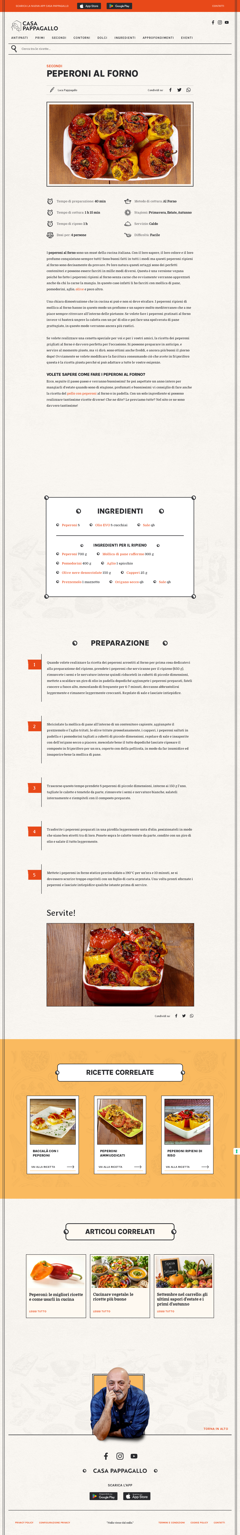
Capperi (133, 573)
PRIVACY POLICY (24, 1522)
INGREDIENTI (125, 38)
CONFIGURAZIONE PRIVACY (54, 1522)
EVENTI (187, 38)
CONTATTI (218, 6)
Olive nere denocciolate (82, 573)
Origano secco (127, 582)
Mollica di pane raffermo (123, 554)
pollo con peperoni (82, 393)
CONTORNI (81, 38)
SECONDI (59, 38)
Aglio (111, 563)
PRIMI (40, 38)
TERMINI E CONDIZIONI (171, 1522)
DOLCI (102, 38)
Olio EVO (102, 525)
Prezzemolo (72, 582)
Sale (146, 525)
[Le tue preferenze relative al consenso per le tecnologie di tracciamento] (236, 1151)
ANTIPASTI (19, 38)
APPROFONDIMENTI (158, 38)
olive (80, 289)
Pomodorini (72, 563)
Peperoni (69, 525)
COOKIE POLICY (199, 1522)
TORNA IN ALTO (216, 1428)
